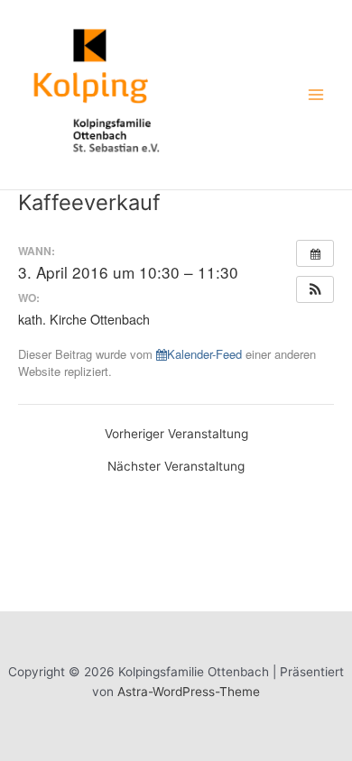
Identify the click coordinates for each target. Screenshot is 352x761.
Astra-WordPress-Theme (188, 691)
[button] (315, 289)
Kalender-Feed (204, 353)
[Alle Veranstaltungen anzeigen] (315, 253)
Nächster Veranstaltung (176, 467)
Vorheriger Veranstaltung (176, 434)
